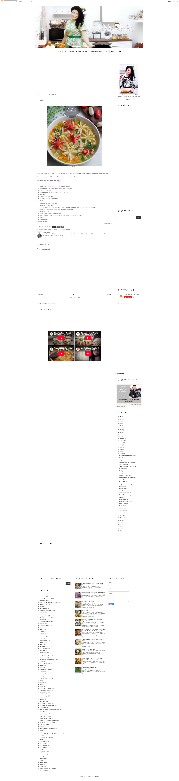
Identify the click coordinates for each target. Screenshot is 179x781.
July (121, 451)
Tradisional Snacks (44, 600)
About (112, 51)
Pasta (41, 756)
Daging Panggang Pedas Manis (127, 455)
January (122, 438)
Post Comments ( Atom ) (49, 303)
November (122, 515)
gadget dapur (43, 652)
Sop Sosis (121, 490)
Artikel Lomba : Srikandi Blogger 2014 (49, 728)
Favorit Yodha (43, 619)
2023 (119, 524)
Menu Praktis (43, 743)
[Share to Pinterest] (69, 229)
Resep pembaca (44, 616)
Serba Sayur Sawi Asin (125, 464)
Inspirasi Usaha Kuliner (45, 678)
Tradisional (42, 597)
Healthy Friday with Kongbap (47, 656)
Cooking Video (43, 671)
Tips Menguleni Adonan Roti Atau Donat (92, 583)
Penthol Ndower (123, 508)
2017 (119, 430)
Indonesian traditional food (46, 688)
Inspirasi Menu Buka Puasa (47, 621)
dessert (41, 667)
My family (42, 753)
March (121, 442)
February (122, 440)
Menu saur (42, 747)
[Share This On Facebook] (53, 227)
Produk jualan (43, 604)
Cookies (42, 633)
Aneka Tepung (43, 608)
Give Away (42, 612)
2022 (119, 522)
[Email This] (61, 229)
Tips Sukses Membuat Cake (89, 667)
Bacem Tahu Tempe (124, 482)
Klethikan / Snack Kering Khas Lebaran (49, 709)
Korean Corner (43, 642)
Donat (41, 736)
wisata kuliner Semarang (46, 772)
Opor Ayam (85, 610)
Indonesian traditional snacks (47, 705)
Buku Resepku (43, 701)
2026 (119, 531)
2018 (119, 432)
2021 (119, 520)
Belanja (42, 697)
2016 (119, 427)
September (122, 510)
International (43, 707)
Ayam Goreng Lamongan (88, 649)
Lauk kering (43, 694)
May (121, 447)
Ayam (41, 684)
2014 (119, 423)
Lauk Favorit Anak (44, 692)
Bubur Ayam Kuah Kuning (125, 501)
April (121, 445)
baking (41, 606)
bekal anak (42, 650)
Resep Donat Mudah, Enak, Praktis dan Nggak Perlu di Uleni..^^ (92, 620)
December (122, 517)
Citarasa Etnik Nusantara (46, 610)
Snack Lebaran (43, 762)
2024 (119, 526)
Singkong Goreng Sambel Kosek (127, 466)
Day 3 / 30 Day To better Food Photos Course (51, 734)
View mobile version (74, 297)
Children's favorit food (45, 669)
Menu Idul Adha (44, 741)
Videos (106, 51)
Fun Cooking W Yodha (45, 737)
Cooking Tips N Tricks (45, 598)
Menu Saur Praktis (44, 713)
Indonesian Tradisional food (47, 703)
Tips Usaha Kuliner (44, 724)
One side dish (43, 755)
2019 (119, 434)
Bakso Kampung (123, 503)
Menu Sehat (43, 715)
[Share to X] (65, 229)
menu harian (43, 770)
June (121, 449)
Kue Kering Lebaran (45, 646)
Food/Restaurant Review (96, 51)
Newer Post (41, 294)
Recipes (71, 51)
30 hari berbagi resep (45, 618)
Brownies (42, 699)
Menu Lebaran (43, 658)
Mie (40, 749)
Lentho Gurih (122, 506)
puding (41, 726)
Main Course (43, 711)
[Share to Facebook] (67, 229)
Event (41, 677)
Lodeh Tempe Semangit (125, 495)
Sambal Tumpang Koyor (125, 475)
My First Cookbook (44, 717)
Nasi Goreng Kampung (88, 601)
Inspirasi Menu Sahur (45, 663)
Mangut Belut (122, 486)
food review (42, 636)
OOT (41, 627)
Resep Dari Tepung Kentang (47, 722)
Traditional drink (44, 640)
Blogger (97, 776)
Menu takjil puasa (44, 648)
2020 (119, 436)
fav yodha (42, 766)
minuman (42, 682)
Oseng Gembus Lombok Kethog (127, 462)
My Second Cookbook (45, 751)
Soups (41, 764)
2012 (119, 419)
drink (41, 680)
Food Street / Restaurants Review (48, 602)
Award (41, 730)
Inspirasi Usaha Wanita (45, 690)
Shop (65, 51)
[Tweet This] (55, 227)
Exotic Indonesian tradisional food (48, 659)
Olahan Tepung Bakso (45, 718)
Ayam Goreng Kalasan (125, 492)
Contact (119, 51)
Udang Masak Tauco (124, 473)
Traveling (42, 623)
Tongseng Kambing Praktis (126, 460)
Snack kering (43, 665)
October (122, 513)
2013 (119, 421)
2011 (119, 417)
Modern (42, 614)
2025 (119, 528)
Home (59, 51)
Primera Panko (43, 758)
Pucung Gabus (123, 488)
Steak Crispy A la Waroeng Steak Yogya (92, 658)
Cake (41, 638)
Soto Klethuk (122, 497)
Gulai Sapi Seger (123, 468)
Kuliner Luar (43, 739)
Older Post (109, 294)
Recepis (42, 631)
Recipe (41, 760)
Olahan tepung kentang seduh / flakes (49, 720)
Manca (41, 635)
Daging (41, 686)
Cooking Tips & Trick (81, 51)
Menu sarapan (43, 745)
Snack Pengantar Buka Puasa (47, 673)
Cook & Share (43, 654)
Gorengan (42, 661)
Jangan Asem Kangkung (125, 484)
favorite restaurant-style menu (47, 768)
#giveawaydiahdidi (44, 625)
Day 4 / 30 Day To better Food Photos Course (51, 732)
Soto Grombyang (123, 458)
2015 (119, 425)
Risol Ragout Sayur (124, 499)
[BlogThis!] (63, 229)
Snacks (41, 629)
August (121, 453)
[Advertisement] (75, 77)
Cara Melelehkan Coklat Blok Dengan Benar (93, 592)
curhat (41, 675)
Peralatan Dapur (44, 696)
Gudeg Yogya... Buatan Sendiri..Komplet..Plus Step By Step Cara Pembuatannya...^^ (94, 630)
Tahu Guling (122, 479)
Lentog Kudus (122, 471)
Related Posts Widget (108, 223)
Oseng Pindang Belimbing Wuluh (127, 477)
